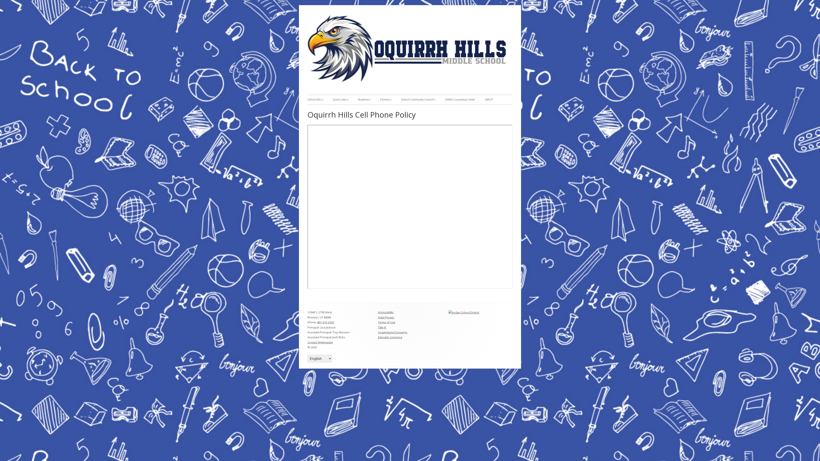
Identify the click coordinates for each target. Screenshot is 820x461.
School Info (314, 99)
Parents (384, 99)
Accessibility (386, 312)
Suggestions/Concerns (392, 332)
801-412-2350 (325, 322)
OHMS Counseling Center (460, 99)
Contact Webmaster (320, 342)
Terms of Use (386, 322)
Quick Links (339, 99)
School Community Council (417, 99)
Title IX (382, 327)
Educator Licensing (390, 337)
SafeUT (489, 99)
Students (363, 99)
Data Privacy (386, 317)
